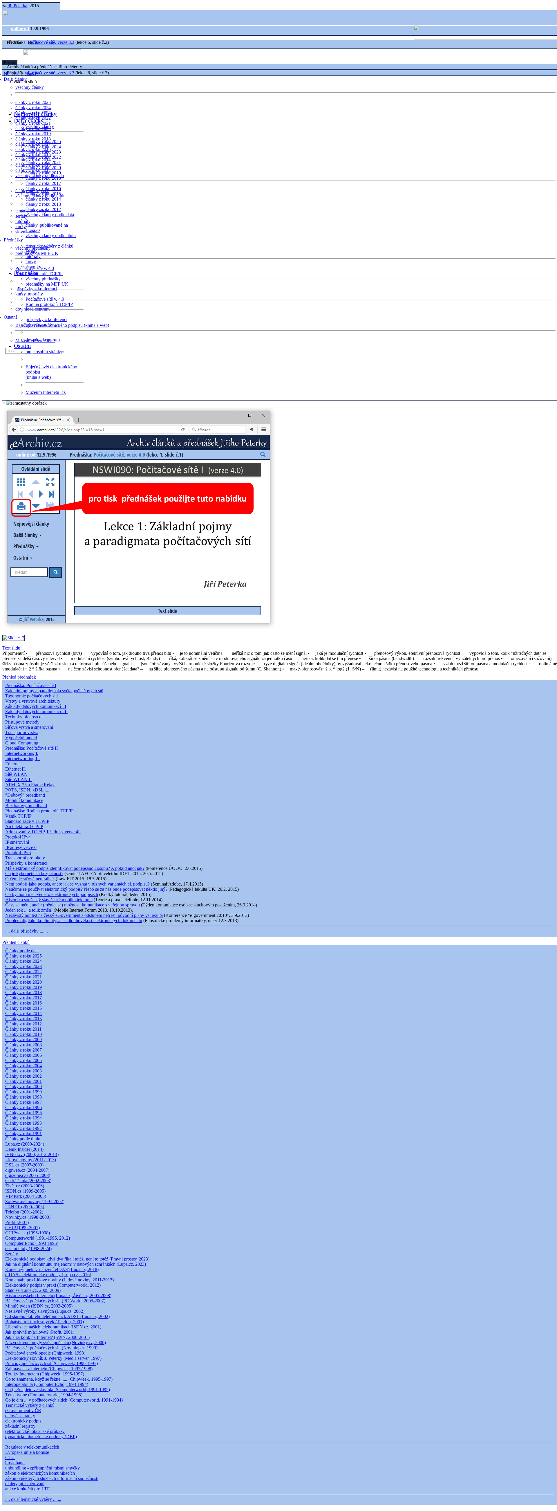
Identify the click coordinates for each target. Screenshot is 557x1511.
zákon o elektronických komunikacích (40, 1473)
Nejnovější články (35, 114)
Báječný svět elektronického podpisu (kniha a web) (62, 325)
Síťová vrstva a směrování (29, 727)
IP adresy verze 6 (21, 847)
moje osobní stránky (44, 351)
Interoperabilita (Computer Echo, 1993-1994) (46, 1384)
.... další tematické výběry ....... (33, 1499)
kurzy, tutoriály (29, 293)
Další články (29, 120)
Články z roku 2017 (23, 997)
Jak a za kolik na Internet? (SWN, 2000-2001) (47, 1337)
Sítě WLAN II (18, 779)
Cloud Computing (21, 742)
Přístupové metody (22, 722)
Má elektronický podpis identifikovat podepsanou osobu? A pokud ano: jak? (74, 868)
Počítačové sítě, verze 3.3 (51, 42)
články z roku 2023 (43, 151)
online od (20, 28)
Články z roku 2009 (23, 1039)
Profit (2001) (17, 1222)
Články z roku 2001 (23, 1081)
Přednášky (14, 239)
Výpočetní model (21, 737)
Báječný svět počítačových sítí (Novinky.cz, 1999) (51, 1347)
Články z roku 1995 (23, 1112)
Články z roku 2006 (23, 1055)
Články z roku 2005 (23, 1060)
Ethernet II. (15, 769)
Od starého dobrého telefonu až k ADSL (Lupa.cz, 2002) (57, 1316)
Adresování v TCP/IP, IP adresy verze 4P (43, 831)
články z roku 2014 (43, 198)
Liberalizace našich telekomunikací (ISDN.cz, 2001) (53, 1326)
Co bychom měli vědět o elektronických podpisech (51, 894)
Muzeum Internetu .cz (46, 392)
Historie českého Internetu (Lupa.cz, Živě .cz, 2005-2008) (58, 1295)
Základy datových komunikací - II (36, 711)
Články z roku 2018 (23, 992)
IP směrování (17, 842)
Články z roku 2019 (23, 987)
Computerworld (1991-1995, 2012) (37, 1238)
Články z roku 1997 (23, 1102)
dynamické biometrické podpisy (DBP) (41, 1436)
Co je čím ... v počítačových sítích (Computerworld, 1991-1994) (64, 1400)
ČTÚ (10, 1457)
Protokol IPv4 (18, 836)
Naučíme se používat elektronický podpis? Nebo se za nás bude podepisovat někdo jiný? (86, 889)
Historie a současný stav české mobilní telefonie (49, 899)
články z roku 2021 (43, 162)
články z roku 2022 (43, 157)
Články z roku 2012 (23, 1023)
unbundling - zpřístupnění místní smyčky (42, 1467)
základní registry (20, 1426)
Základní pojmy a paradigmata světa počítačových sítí (54, 690)
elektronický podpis (23, 1420)
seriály (31, 251)
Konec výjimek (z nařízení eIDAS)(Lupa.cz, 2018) (52, 1269)
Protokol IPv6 (18, 852)
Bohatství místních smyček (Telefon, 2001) (44, 1321)
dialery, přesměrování (24, 1483)
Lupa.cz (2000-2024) (24, 1144)
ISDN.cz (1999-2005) (25, 1191)
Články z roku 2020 (23, 982)
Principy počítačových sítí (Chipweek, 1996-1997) (51, 1363)
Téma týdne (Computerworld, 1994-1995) (43, 1394)
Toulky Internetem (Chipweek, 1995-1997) (44, 1373)
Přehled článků (16, 942)
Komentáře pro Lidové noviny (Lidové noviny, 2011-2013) (59, 1279)
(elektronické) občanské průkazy (35, 1431)
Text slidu (11, 647)
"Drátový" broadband (25, 795)
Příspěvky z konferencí (26, 863)
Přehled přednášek (19, 677)
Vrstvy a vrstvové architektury (32, 701)
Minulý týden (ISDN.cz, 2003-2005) (39, 1305)
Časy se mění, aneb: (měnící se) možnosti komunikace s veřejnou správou (72, 904)
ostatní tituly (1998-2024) (28, 1248)
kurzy (31, 261)
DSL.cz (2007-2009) (24, 1164)
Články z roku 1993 (23, 1123)
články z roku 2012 (43, 209)
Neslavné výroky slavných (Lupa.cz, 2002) (44, 1311)
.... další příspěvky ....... (26, 930)
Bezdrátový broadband (26, 805)
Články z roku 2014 (23, 1013)
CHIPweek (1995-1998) (27, 1232)
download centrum (32, 308)
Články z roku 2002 (23, 1076)
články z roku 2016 (43, 188)
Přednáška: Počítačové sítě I (30, 685)
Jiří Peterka (17, 5)
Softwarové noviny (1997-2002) (34, 1201)
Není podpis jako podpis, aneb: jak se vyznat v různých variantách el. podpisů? (77, 883)
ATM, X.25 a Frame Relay (30, 784)
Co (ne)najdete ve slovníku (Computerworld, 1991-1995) (57, 1389)
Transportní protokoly (25, 857)
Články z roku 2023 (23, 966)
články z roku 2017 (43, 183)
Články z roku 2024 (23, 961)
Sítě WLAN (16, 774)
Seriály (11, 1253)
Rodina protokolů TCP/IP (39, 273)
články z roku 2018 (43, 178)
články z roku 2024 (33, 107)
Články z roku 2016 (23, 1002)
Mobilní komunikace (24, 800)
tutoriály (22, 221)
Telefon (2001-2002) (24, 1211)
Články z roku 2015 (23, 1008)
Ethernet (13, 763)
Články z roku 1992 (23, 1128)
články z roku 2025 (33, 102)
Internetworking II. (22, 758)
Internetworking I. (21, 753)
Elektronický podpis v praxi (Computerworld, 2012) (53, 1285)
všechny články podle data (50, 214)
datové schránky (20, 1415)
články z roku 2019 (33, 133)
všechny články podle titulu (51, 235)
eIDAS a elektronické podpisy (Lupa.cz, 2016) (48, 1274)
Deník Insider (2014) (24, 1149)
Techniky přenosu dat (25, 716)
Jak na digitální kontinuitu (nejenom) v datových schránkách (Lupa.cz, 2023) (75, 1264)
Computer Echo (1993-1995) (31, 1243)
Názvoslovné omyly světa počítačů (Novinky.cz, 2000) (55, 1342)
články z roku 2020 (43, 167)
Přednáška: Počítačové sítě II (31, 748)
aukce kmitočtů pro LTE (27, 1488)
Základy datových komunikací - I (35, 706)
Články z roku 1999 (23, 1091)
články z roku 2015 (43, 193)
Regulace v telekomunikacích (32, 1447)
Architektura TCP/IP (24, 826)
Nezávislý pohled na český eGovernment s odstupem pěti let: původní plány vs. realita (84, 915)
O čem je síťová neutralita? (30, 878)
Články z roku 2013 (23, 1018)
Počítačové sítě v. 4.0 (45, 299)
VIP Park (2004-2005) (25, 1196)
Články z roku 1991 (23, 1133)
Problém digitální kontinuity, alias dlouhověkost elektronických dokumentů (73, 920)
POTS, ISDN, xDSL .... (27, 789)
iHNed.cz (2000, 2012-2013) (32, 1154)
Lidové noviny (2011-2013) (30, 1159)
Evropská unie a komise (27, 1452)
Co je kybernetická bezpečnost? (34, 873)
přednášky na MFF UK (47, 284)
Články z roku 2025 (23, 955)
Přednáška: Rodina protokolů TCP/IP (39, 810)
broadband (15, 1462)
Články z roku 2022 (23, 971)
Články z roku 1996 (23, 1107)
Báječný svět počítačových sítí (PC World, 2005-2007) (55, 1300)
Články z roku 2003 (23, 1070)
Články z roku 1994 (23, 1117)
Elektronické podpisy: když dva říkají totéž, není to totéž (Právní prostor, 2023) (77, 1258)
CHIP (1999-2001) (22, 1227)
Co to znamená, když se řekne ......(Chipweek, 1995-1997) (59, 1379)
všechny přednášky (43, 278)
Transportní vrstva (21, 732)
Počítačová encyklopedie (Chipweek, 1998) (45, 1352)
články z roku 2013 (43, 204)
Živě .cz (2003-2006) (24, 1185)
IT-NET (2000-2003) (24, 1206)
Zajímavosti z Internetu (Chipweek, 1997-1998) (49, 1368)
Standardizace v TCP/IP (27, 821)
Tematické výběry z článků (30, 1405)
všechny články (29, 87)
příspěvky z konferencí (36, 288)
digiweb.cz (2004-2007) (27, 1170)
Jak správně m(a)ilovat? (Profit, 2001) (39, 1332)
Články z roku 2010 (23, 1034)
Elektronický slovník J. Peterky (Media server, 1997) (53, 1358)
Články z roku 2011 (23, 1029)
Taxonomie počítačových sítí (31, 695)
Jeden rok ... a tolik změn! (29, 910)
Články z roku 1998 (23, 1097)
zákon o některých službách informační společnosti (51, 1478)
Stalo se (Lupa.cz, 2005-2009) (33, 1290)
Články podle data (22, 950)
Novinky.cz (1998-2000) (27, 1217)
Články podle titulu (22, 1138)
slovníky (23, 231)
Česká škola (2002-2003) (28, 1180)
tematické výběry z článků (49, 246)
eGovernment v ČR (23, 1410)
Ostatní (11, 317)
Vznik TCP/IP (18, 816)
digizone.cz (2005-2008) (27, 1175)
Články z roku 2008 (23, 1044)
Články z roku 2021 (23, 976)
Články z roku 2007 (23, 1049)
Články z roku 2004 (23, 1065)
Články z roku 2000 (23, 1086)
